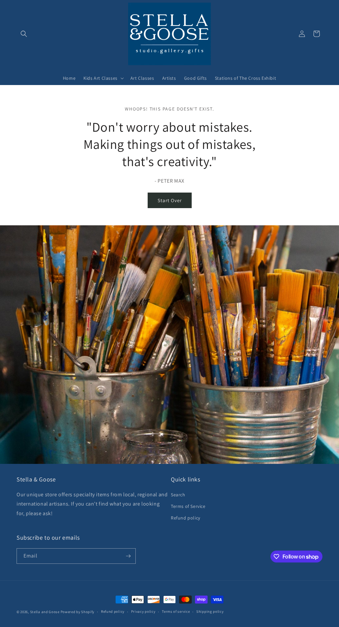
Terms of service (176, 611)
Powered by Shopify (78, 611)
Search (178, 495)
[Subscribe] (128, 556)
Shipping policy (210, 611)
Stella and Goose (45, 611)
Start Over (170, 200)
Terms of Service (188, 506)
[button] (24, 33)
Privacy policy (143, 611)
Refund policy (185, 518)
